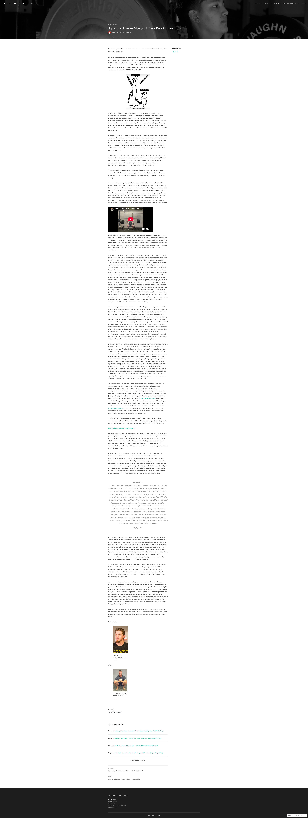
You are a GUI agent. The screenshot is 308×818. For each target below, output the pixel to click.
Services (267, 3)
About (303, 3)
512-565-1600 (112, 803)
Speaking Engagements (291, 3)
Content (258, 3)
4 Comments (128, 32)
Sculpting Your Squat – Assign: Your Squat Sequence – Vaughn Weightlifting (138, 738)
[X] (178, 52)
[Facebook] (175, 52)
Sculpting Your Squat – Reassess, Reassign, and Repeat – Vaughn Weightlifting (139, 753)
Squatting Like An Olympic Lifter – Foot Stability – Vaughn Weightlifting (136, 745)
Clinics (276, 3)
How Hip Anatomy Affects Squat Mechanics (121, 428)
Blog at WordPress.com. (154, 815)
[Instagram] (173, 52)
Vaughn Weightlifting (18, 3)
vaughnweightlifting (118, 32)
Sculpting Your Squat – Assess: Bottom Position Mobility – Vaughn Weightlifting (139, 731)
